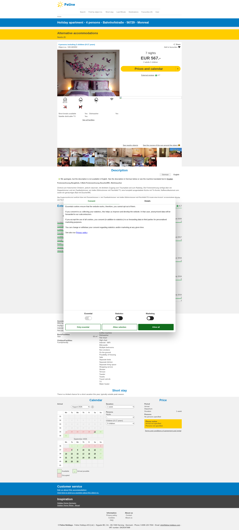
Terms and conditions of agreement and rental (163, 431)
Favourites (146, 12)
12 (95, 450)
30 (77, 461)
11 (89, 450)
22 (72, 457)
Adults (108, 414)
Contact (129, 515)
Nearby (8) (61, 37)
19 (95, 454)
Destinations (133, 12)
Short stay (110, 12)
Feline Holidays (119, 4)
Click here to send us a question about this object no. (78, 493)
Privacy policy (111, 515)
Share (178, 44)
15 (72, 454)
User (157, 12)
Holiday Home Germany (66, 503)
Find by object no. (96, 12)
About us (128, 518)
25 (89, 457)
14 (66, 454)
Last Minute (121, 12)
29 (95, 432)
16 (77, 454)
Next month (92, 407)
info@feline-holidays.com (170, 525)
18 (89, 454)
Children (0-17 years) (114, 421)
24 (83, 457)
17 (83, 454)
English (176, 175)
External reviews (147, 75)
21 (66, 457)
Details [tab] (147, 201)
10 (83, 450)
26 (95, 457)
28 (66, 461)
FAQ (111, 520)
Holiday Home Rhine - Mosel (68, 505)
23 (77, 457)
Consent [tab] (91, 201)
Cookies (111, 518)
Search (83, 12)
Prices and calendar (149, 68)
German (165, 175)
